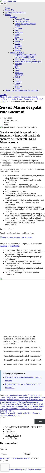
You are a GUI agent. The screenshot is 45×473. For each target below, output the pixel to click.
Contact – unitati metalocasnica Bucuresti (21, 90)
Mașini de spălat (17, 52)
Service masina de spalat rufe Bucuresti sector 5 (19, 404)
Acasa (7, 8)
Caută (2, 417)
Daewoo (18, 48)
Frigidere (13, 17)
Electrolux (19, 39)
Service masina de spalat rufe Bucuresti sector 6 (22, 405)
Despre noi (9, 10)
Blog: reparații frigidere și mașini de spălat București (22, 469)
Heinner (18, 50)
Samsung (18, 28)
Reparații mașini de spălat (25, 55)
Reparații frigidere (22, 19)
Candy (17, 84)
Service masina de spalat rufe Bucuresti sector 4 (21, 402)
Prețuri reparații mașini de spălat (28, 61)
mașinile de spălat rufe (9, 246)
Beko (17, 35)
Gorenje (18, 44)
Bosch (17, 37)
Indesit (17, 41)
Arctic (17, 26)
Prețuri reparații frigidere (25, 24)
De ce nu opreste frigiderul (10, 415)
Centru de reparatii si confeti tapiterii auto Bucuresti (20, 413)
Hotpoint (18, 46)
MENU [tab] (3, 3)
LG (16, 30)
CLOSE (3, 95)
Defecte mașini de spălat (25, 59)
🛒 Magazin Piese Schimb (15, 12)
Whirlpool (19, 32)
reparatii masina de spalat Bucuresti (21, 395)
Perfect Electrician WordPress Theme (14, 458)
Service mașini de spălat (25, 57)
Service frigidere (21, 21)
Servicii (8, 15)
